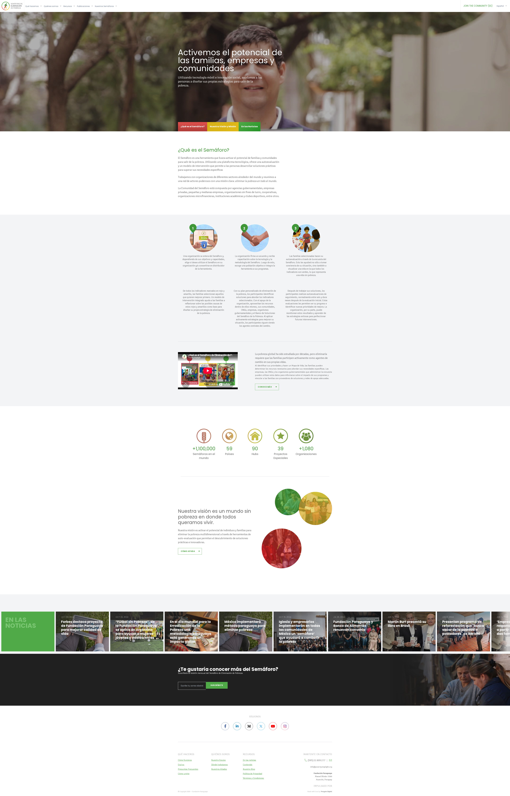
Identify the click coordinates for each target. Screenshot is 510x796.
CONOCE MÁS (265, 387)
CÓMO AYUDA (188, 551)
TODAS (11, 643)
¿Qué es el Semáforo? (193, 126)
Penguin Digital (326, 792)
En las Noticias (249, 126)
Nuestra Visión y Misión (223, 126)
